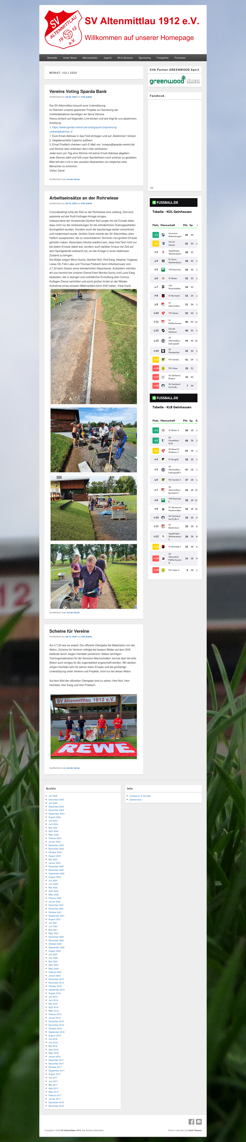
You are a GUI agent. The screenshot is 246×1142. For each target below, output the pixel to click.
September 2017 (56, 1070)
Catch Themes (195, 1130)
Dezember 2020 (56, 936)
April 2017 (53, 1088)
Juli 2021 (53, 922)
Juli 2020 (53, 954)
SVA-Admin (86, 96)
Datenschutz (136, 799)
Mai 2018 (53, 1046)
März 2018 (54, 1053)
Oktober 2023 (55, 852)
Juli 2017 (53, 1077)
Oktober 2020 (55, 943)
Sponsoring (145, 57)
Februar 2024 (55, 838)
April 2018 (53, 1049)
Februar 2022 (55, 898)
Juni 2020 (53, 957)
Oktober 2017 (55, 1067)
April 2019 (53, 1007)
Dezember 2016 (56, 1102)
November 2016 (56, 1105)
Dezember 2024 (56, 806)
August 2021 (55, 919)
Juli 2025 (53, 803)
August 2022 (55, 876)
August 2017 (55, 1074)
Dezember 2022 (56, 866)
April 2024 (53, 831)
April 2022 (53, 891)
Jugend (107, 57)
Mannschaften (90, 57)
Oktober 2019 (55, 986)
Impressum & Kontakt (140, 795)
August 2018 (55, 1035)
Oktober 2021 (55, 912)
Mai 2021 (53, 929)
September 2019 (56, 989)
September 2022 (56, 873)
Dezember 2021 (56, 905)
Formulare (180, 57)
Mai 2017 (53, 1084)
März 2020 (54, 968)
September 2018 (56, 1031)
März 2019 (54, 1010)
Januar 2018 (54, 1056)
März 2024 (54, 834)
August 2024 (55, 817)
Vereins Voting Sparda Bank (78, 91)
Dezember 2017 (56, 1060)
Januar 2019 (54, 1017)
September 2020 (56, 947)
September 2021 (56, 915)
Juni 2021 (53, 926)
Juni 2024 (53, 824)
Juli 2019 (53, 996)
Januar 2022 (54, 901)
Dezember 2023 (56, 845)
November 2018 (56, 1024)
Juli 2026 (53, 795)
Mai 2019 (53, 1003)
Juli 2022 (53, 880)
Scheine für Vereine (69, 631)
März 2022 (54, 894)
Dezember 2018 (56, 1021)
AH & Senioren (125, 57)
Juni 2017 (53, 1081)
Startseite (52, 57)
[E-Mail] (199, 1122)
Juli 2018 (53, 1039)
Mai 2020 (53, 961)
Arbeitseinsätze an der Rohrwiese (83, 198)
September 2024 (56, 813)
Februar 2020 (55, 972)
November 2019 (56, 982)
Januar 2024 (54, 841)
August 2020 (55, 950)
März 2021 (54, 933)
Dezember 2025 (56, 799)
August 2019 (55, 993)
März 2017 (54, 1091)
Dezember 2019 (56, 979)
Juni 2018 (53, 1042)
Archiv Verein (73, 179)
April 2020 (53, 964)
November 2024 (56, 810)
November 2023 (56, 848)
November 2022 (56, 869)
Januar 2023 (54, 862)
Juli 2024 (53, 820)
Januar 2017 (54, 1098)
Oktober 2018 (55, 1028)
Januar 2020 (54, 975)
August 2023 (55, 855)
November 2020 (56, 940)
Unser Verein (70, 57)
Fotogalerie (163, 57)
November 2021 (56, 908)
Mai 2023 (53, 859)
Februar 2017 (55, 1095)
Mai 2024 (53, 827)
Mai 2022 (53, 887)
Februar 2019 (55, 1014)
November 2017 (56, 1063)
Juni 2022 (53, 884)
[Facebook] (191, 1122)
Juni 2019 (53, 1000)
